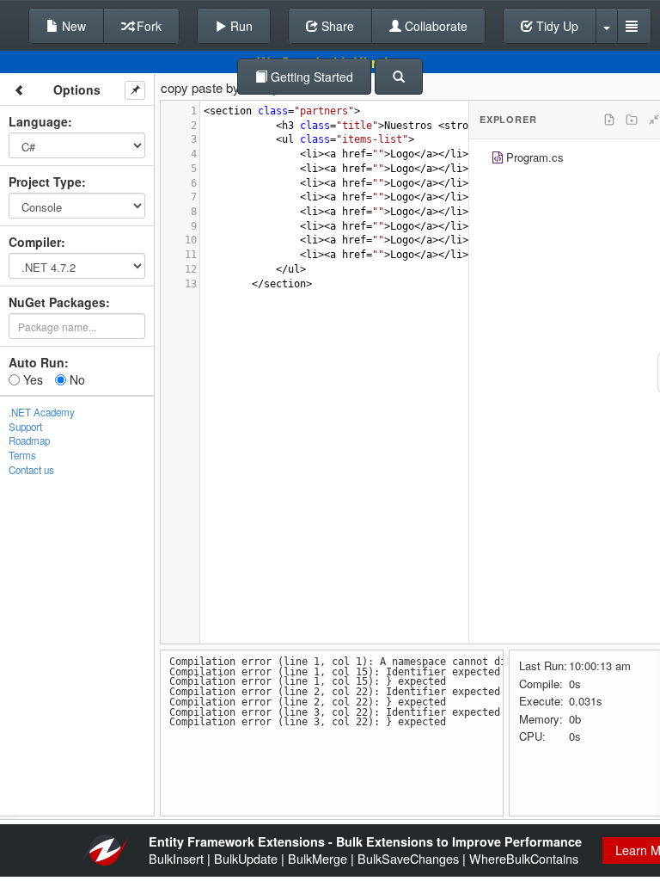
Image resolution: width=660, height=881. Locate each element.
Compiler (35, 241)
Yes (31, 379)
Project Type (45, 181)
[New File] (609, 119)
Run (240, 25)
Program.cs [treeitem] (535, 157)
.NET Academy (42, 412)
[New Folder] (631, 119)
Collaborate (434, 25)
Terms (22, 455)
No (75, 379)
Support (25, 427)
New (72, 25)
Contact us (31, 470)
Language (38, 121)
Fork (147, 25)
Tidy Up (555, 25)
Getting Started (310, 76)
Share (336, 25)
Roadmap (29, 440)
